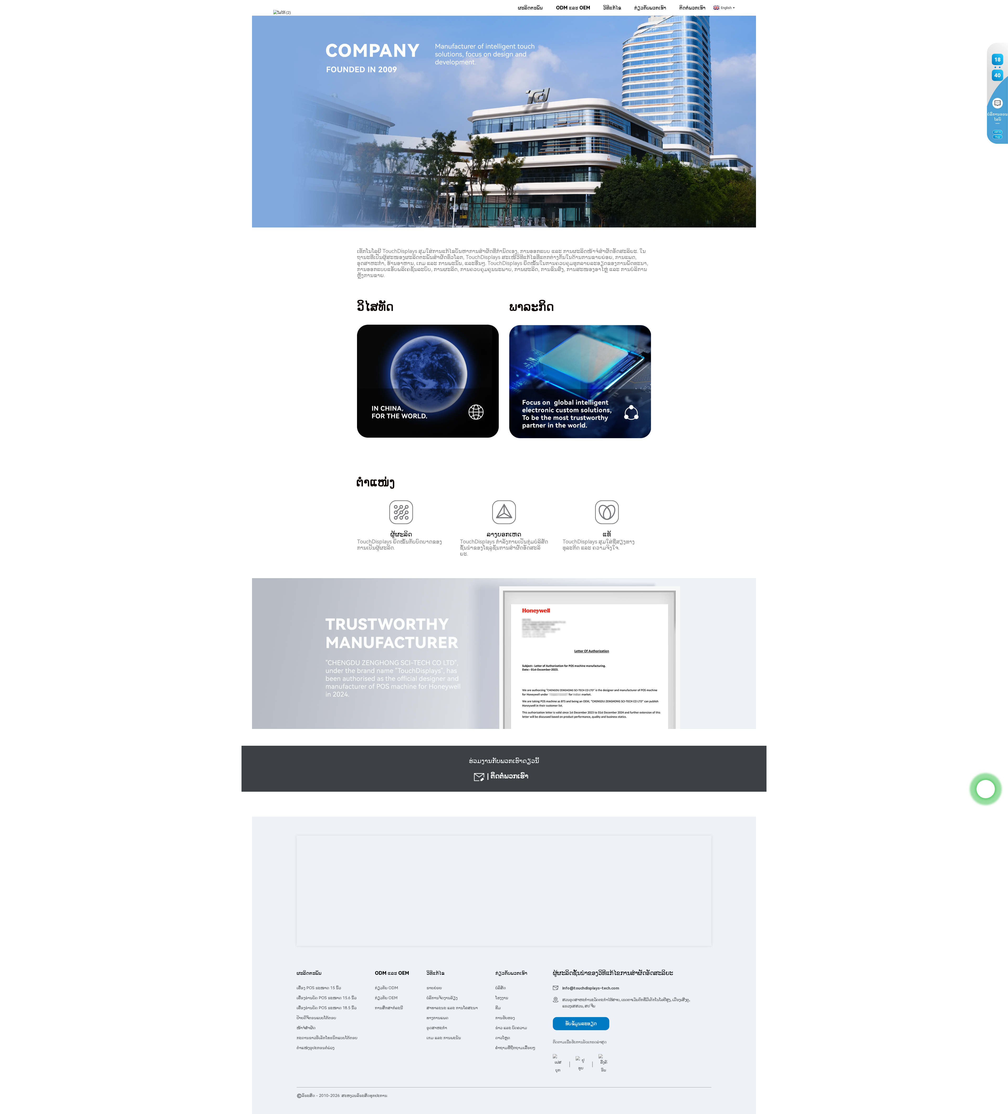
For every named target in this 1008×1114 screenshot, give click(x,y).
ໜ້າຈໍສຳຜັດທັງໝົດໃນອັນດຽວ (428, 1101)
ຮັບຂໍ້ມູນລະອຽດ (581, 1023)
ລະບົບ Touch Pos (541, 1101)
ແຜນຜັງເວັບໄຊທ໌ (349, 1101)
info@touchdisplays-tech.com (590, 988)
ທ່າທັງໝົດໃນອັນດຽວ (508, 1101)
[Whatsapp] (985, 789)
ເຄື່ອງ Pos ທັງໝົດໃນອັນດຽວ (582, 1101)
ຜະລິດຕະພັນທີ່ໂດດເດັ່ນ (315, 1101)
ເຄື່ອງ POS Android (386, 1101)
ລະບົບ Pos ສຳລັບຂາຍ (472, 1101)
